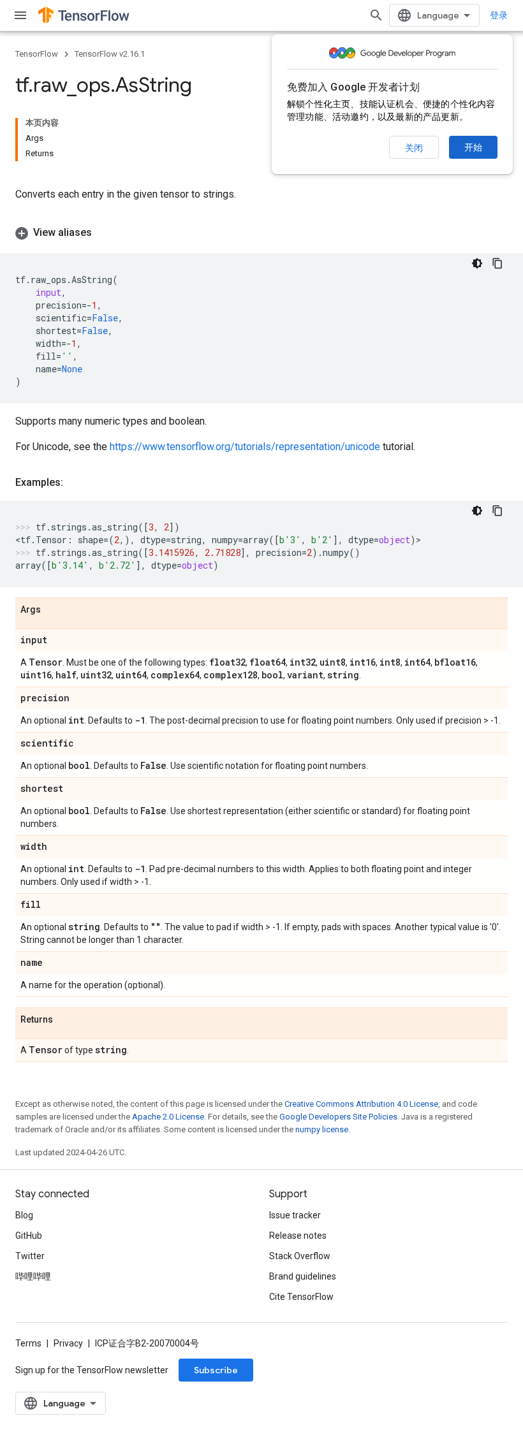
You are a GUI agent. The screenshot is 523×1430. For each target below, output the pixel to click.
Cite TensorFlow (301, 1297)
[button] (261, 232)
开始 (473, 147)
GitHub (28, 1235)
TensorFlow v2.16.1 (110, 54)
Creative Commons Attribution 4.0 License (361, 1104)
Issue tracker (295, 1215)
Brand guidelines (302, 1276)
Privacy (68, 1343)
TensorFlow (36, 54)
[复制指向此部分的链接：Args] (53, 610)
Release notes (298, 1235)
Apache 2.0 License (168, 1116)
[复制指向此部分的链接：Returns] (65, 1020)
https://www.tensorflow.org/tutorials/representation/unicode (245, 447)
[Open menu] (20, 15)
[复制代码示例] (497, 263)
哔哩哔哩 (33, 1276)
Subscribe (216, 1370)
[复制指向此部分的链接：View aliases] (104, 232)
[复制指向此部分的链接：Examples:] (76, 482)
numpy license (321, 1129)
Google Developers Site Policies (338, 1116)
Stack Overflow (299, 1256)
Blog (24, 1215)
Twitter (30, 1256)
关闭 (414, 148)
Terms (28, 1343)
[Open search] (376, 15)
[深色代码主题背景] (477, 263)
